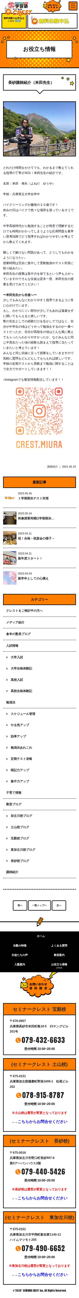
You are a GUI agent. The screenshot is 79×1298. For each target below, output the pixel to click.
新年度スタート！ (30, 558)
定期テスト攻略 (21, 758)
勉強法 (10, 702)
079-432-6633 (43, 1040)
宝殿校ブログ (20, 838)
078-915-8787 (43, 1095)
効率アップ (18, 736)
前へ (20, 905)
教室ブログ (13, 804)
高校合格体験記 (21, 691)
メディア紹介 (15, 622)
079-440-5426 (43, 1171)
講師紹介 (52, 466)
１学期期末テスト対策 (33, 498)
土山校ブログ (20, 827)
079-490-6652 (43, 1248)
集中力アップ (20, 781)
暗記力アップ (20, 770)
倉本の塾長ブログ (18, 634)
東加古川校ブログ (23, 849)
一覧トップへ (39, 905)
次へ (59, 905)
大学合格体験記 (21, 668)
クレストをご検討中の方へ (24, 610)
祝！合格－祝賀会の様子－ (36, 538)
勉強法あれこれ (21, 747)
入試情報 (12, 645)
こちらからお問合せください (42, 1121)
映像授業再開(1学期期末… (36, 518)
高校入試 (17, 679)
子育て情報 (13, 792)
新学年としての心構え (33, 578)
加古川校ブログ (21, 815)
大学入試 (17, 657)
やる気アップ (20, 725)
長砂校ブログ (20, 860)
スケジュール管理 (23, 713)
